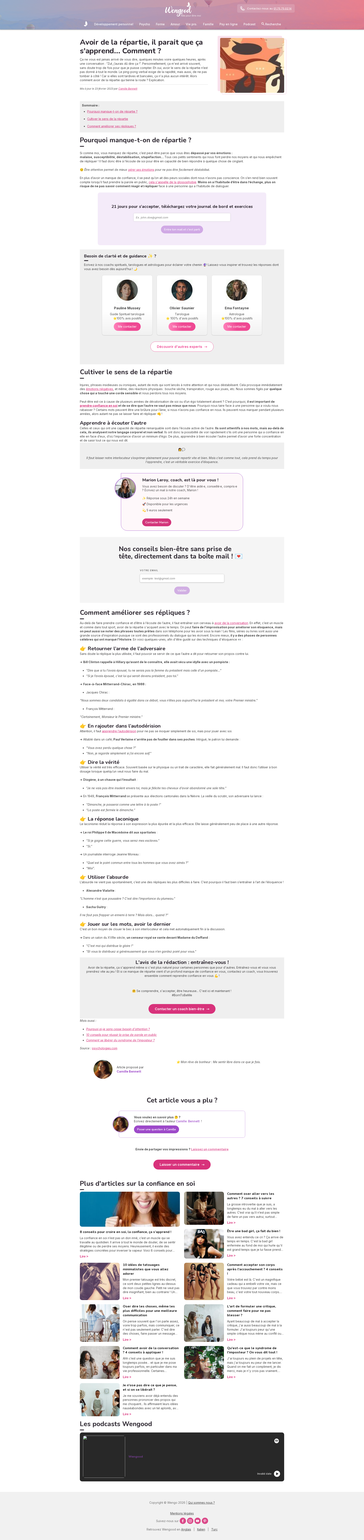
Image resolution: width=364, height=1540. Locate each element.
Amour (175, 24)
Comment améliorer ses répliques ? (111, 126)
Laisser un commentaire (179, 1164)
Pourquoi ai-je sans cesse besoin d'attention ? (118, 1029)
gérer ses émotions (141, 169)
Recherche (272, 24)
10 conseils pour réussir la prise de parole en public (121, 1035)
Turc (214, 1529)
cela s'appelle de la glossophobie (172, 182)
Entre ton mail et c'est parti (182, 230)
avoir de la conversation (231, 623)
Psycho (144, 24)
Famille (208, 24)
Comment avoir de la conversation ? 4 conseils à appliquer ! (151, 1350)
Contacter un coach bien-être (179, 1009)
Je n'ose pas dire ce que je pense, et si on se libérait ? (150, 1387)
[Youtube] (197, 1521)
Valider (182, 590)
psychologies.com (104, 1048)
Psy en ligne (228, 24)
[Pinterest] (205, 1521)
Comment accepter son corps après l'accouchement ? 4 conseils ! (255, 1269)
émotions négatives (99, 389)
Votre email (149, 570)
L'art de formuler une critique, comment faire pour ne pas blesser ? (251, 1311)
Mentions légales (182, 1513)
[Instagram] (190, 1521)
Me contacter (127, 326)
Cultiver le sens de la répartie (107, 119)
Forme (160, 24)
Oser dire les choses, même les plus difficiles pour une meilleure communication (150, 1311)
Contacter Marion (156, 522)
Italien (201, 1529)
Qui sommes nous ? (201, 1502)
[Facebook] (183, 1521)
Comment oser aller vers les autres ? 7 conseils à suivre (250, 1196)
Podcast (250, 24)
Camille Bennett (127, 88)
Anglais (186, 1529)
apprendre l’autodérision (119, 731)
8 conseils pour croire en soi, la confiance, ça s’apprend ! (125, 1232)
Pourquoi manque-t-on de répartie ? (112, 111)
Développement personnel (113, 24)
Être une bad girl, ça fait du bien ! (253, 1231)
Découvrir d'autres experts (179, 347)
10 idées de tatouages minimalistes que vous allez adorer (145, 1269)
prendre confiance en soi (99, 405)
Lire (83, 1256)
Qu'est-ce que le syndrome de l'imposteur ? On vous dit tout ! (252, 1350)
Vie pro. (191, 24)
